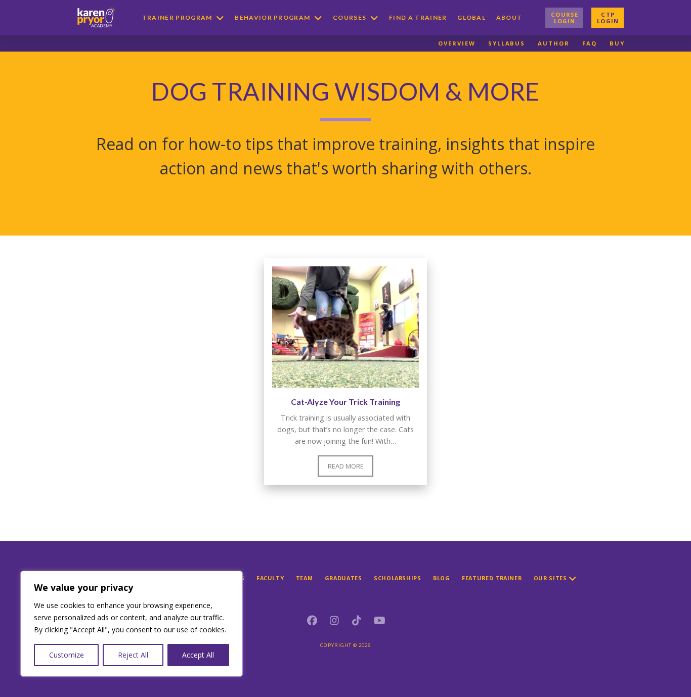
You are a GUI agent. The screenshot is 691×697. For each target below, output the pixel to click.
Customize (66, 655)
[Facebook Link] (312, 621)
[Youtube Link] (379, 621)
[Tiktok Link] (357, 621)
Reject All (133, 655)
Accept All (198, 655)
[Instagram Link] (334, 621)
